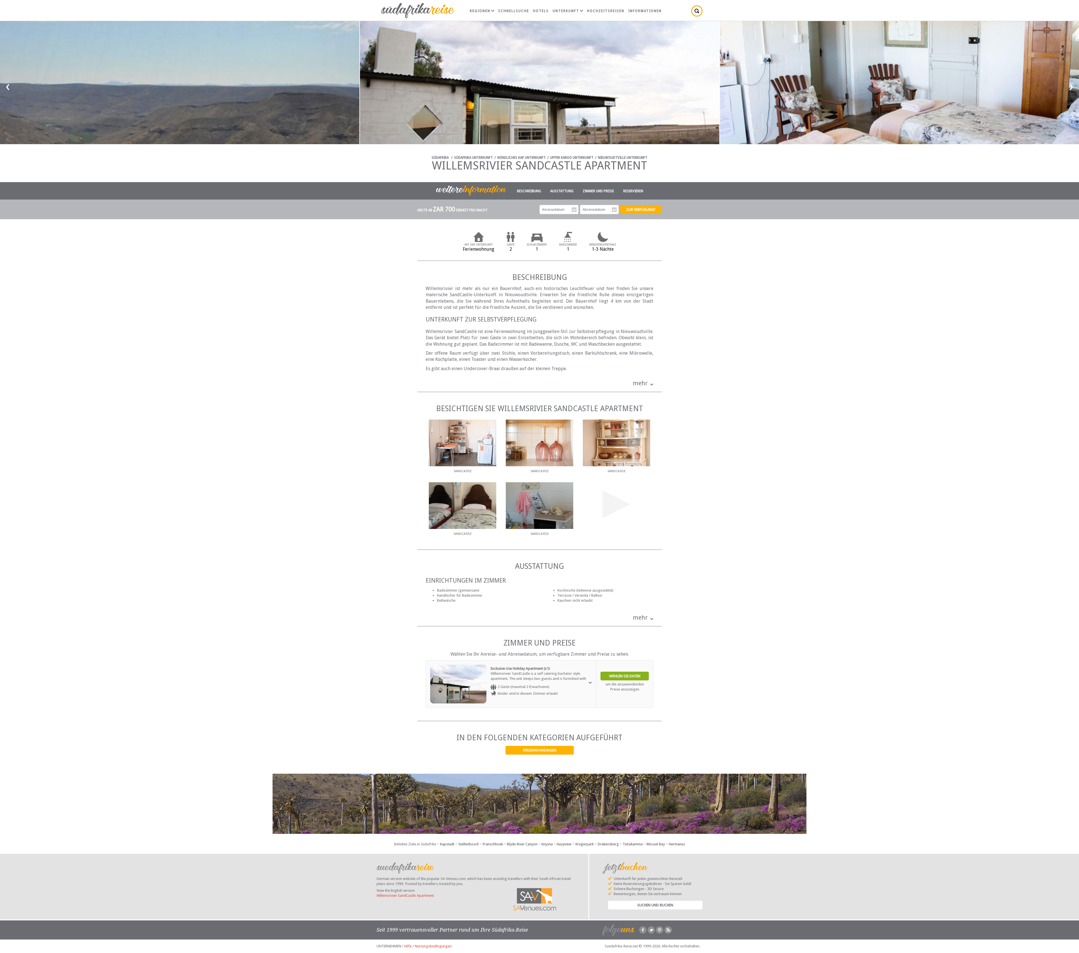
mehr (640, 383)
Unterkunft (566, 11)
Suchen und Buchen (655, 905)
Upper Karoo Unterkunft (571, 158)
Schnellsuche (513, 11)
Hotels (541, 11)
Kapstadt (447, 844)
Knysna (547, 844)
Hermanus (677, 844)
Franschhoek (493, 844)
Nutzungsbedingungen (433, 946)
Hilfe (408, 946)
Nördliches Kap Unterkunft (521, 158)
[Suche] (696, 11)
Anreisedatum (574, 209)
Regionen (480, 11)
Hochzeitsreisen (605, 11)
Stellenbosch (468, 844)
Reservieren (633, 191)
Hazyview (564, 844)
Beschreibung (529, 191)
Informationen (645, 11)
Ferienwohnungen (539, 750)
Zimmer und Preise (598, 191)
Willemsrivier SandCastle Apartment (405, 895)
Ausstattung (561, 191)
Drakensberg (608, 844)
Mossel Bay (656, 844)
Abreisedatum (614, 209)
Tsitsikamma (633, 844)
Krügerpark (584, 844)
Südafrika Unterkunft (473, 158)
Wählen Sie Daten (624, 676)
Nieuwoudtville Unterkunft (622, 158)
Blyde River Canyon (522, 844)
